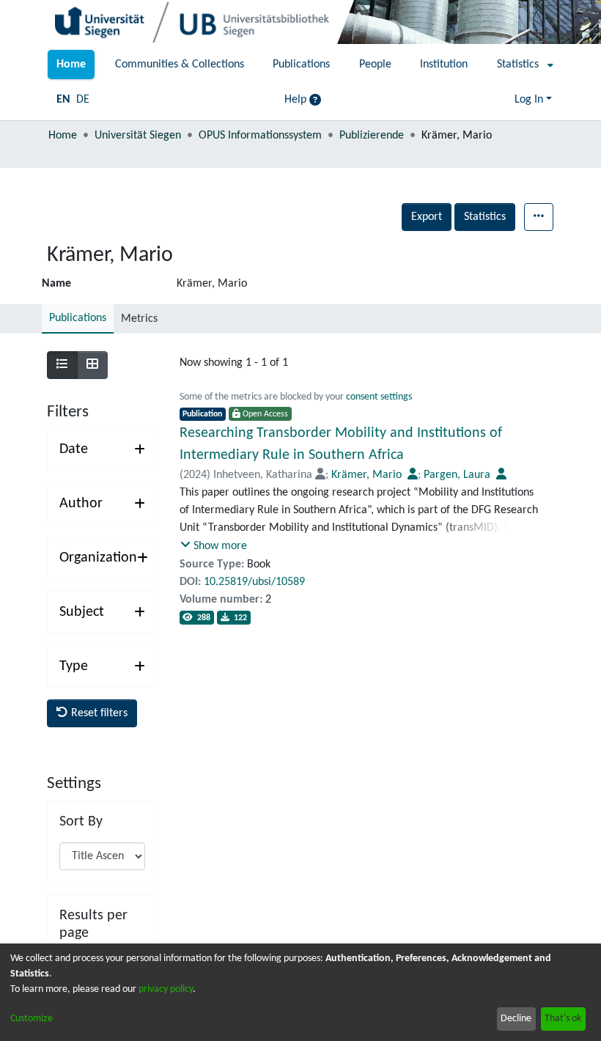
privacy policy (166, 989)
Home (62, 135)
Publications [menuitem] (301, 64)
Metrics (139, 319)
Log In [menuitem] (529, 100)
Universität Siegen (138, 135)
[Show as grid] (92, 365)
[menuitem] (520, 64)
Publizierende (371, 135)
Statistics (485, 217)
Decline (516, 1018)
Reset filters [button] (98, 713)
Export (426, 217)
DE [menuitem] (82, 100)
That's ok (563, 1018)
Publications (77, 318)
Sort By (81, 821)
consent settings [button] (379, 396)
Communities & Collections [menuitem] (179, 64)
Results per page (93, 924)
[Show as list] (62, 365)
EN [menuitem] (63, 100)
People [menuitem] (375, 64)
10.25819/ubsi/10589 (254, 582)
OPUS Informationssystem (260, 135)
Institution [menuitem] (444, 64)
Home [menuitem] (71, 64)
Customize (31, 1018)
